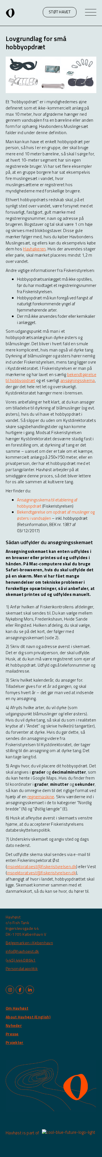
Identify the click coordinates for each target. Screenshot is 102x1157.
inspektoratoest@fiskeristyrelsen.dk (41, 866)
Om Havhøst (17, 1008)
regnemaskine (40, 796)
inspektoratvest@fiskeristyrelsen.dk (41, 873)
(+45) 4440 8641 (21, 960)
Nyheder (14, 1025)
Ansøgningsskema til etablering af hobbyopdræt (47, 503)
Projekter (15, 1042)
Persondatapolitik (22, 968)
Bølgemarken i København (29, 943)
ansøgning (70, 380)
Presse (12, 1034)
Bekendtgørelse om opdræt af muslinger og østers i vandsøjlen (56, 515)
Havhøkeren (34, 249)
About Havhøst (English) (28, 1017)
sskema (87, 380)
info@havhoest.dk (22, 951)
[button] (59, 12)
